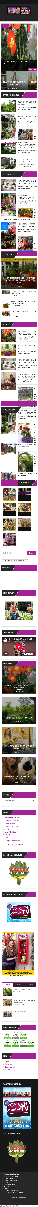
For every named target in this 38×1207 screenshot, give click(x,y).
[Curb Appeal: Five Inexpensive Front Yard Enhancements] (8, 163)
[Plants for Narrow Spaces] (8, 449)
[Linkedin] (18, 2)
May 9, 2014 (21, 122)
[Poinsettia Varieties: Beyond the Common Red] (25, 244)
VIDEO (7, 838)
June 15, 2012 (16, 295)
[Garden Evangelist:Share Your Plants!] (9, 539)
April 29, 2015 (22, 201)
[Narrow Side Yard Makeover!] (25, 461)
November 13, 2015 (23, 380)
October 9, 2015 (35, 398)
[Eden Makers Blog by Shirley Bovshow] (19, 10)
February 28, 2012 (23, 165)
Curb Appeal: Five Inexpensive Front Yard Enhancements (27, 161)
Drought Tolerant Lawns (13, 840)
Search (31, 553)
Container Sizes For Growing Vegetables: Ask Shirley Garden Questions (19, 280)
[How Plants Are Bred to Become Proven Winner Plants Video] (24, 491)
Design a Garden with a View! (19, 718)
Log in (7, 1061)
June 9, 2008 (22, 473)
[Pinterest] (23, 2)
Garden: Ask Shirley (11, 826)
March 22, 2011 (22, 444)
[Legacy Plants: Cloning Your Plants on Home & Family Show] (9, 494)
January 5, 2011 (17, 316)
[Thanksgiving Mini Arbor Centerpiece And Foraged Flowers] (8, 381)
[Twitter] (13, 2)
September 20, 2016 (14, 88)
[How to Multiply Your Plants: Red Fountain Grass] (9, 524)
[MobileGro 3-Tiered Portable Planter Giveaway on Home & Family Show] (8, 235)
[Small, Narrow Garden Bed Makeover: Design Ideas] (8, 127)
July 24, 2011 (16, 305)
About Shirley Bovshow (12, 818)
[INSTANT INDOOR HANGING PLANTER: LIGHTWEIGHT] (8, 185)
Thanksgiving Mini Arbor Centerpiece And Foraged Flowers (27, 376)
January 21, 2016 (23, 186)
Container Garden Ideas (20, 1012)
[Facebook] (10, 2)
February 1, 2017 (19, 783)
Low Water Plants (10, 832)
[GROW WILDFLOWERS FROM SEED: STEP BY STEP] (8, 335)
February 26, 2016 (23, 351)
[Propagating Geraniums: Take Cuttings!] (9, 507)
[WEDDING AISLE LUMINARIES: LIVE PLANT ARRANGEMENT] (8, 205)
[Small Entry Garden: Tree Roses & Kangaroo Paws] (25, 433)
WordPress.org (10, 1070)
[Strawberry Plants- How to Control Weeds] (6, 292)
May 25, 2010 (17, 1014)
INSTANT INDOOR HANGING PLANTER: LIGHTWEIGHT (27, 183)
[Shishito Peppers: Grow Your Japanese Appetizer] (6, 305)
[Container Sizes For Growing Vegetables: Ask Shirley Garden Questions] (25, 212)
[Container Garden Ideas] (7, 1013)
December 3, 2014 (23, 229)
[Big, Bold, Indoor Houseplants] (8, 349)
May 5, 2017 (19, 752)
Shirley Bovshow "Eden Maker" (18, 142)
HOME (7, 829)
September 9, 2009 (18, 1004)
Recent (19, 984)
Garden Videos (10, 823)
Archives (30, 984)
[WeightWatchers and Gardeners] (6, 313)
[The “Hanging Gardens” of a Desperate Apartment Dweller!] (8, 477)
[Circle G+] (26, 2)
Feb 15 (20, 286)
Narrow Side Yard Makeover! (21, 989)
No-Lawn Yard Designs (15, 844)
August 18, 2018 (23, 107)
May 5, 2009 (16, 991)
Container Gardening (12, 820)
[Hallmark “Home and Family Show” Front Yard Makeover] (8, 148)
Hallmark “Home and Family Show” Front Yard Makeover (27, 147)
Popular (7, 984)
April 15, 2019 (22, 337)
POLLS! (7, 835)
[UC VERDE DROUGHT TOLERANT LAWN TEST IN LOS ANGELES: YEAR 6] (25, 397)
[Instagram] (16, 2)
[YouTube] (21, 2)
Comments (10, 1067)
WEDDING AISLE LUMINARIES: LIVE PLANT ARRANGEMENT (27, 198)
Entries (8, 1064)
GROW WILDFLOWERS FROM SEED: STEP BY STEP (27, 334)
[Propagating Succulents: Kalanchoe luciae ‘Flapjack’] (24, 522)
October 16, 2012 (23, 150)
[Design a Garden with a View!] (8, 106)
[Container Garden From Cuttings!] (24, 507)
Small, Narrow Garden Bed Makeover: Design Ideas (27, 118)
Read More (32, 69)
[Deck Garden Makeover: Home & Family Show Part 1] (25, 134)
